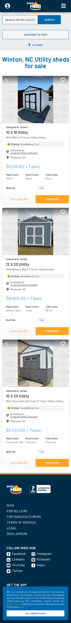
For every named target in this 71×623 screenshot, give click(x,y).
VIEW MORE (52, 199)
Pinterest (43, 559)
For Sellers (17, 511)
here (21, 607)
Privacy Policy (14, 604)
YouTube (18, 565)
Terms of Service (21, 522)
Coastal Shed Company (23, 152)
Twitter (17, 570)
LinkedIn (18, 559)
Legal (12, 528)
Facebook (19, 553)
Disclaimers (17, 534)
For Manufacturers (24, 517)
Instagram (44, 553)
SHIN (10, 505)
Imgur (41, 565)
